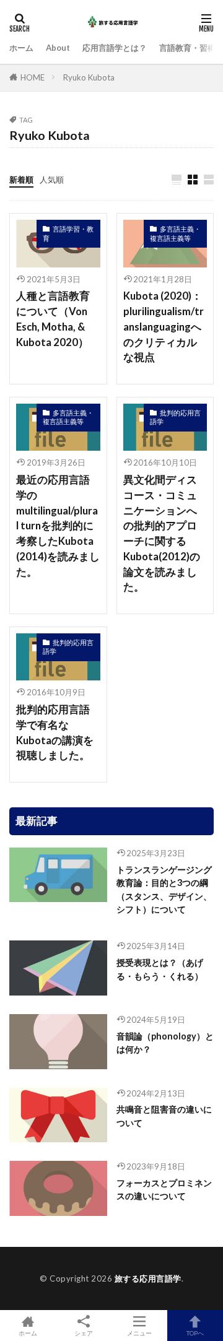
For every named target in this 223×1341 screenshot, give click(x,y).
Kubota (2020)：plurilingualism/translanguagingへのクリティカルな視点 (163, 326)
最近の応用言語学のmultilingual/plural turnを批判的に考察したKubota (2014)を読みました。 (58, 526)
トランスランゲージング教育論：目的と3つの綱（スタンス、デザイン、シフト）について (164, 889)
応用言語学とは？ (114, 48)
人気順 (52, 179)
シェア (83, 1333)
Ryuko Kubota (89, 77)
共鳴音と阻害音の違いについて (164, 1115)
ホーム (21, 48)
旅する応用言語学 (148, 1278)
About (58, 48)
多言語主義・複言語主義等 (175, 233)
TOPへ (195, 1332)
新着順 (21, 179)
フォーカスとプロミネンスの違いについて (164, 1189)
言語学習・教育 (68, 233)
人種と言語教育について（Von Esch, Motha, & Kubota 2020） (53, 319)
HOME (32, 77)
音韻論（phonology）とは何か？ (165, 1042)
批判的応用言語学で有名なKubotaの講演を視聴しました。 (55, 732)
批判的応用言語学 (175, 417)
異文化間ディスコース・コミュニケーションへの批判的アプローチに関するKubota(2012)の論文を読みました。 (161, 533)
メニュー (139, 1332)
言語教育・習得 (187, 48)
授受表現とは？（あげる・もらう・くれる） (159, 969)
